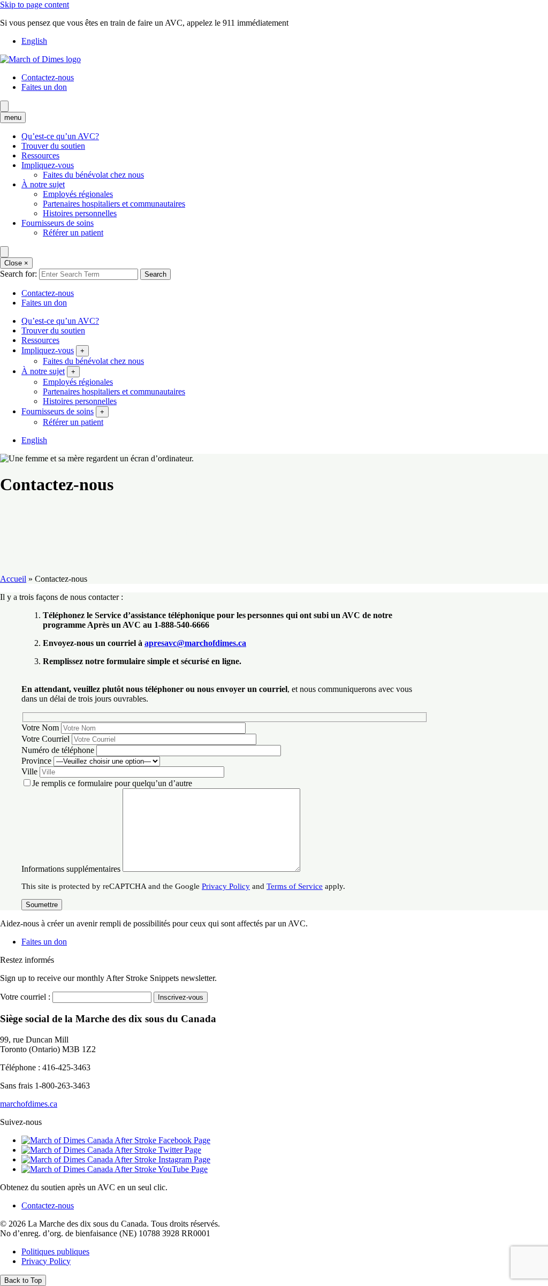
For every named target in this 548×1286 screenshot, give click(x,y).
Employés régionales (78, 194)
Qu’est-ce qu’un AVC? (60, 136)
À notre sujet (43, 184)
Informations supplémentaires (70, 868)
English (34, 40)
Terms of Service (295, 886)
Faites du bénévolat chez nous (93, 174)
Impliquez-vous (47, 165)
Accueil (13, 578)
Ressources (40, 155)
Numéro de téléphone (57, 750)
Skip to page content (34, 4)
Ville (29, 771)
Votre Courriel (45, 738)
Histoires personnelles (80, 213)
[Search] (4, 106)
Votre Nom (40, 727)
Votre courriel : (25, 996)
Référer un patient (73, 232)
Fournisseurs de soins (57, 222)
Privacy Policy (226, 886)
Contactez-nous (47, 77)
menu (12, 117)
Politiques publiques (55, 1251)
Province (36, 760)
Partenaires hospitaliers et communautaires (114, 203)
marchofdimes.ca (28, 1103)
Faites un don (44, 87)
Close (16, 263)
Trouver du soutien (53, 145)
